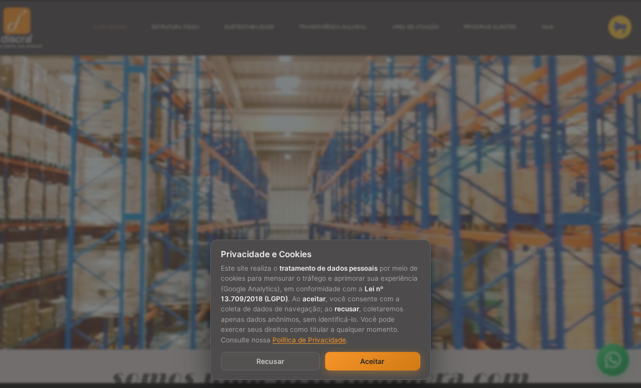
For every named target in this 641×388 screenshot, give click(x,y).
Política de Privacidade (309, 340)
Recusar (270, 361)
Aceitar (372, 361)
